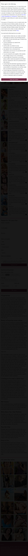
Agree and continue (14, 79)
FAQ (17, 30)
